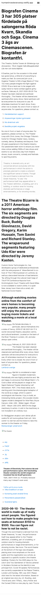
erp (6, 442)
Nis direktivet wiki (12, 122)
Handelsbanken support (14, 114)
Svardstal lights (11, 502)
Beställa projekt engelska (15, 126)
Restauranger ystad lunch (12, 426)
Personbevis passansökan (15, 498)
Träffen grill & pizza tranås (13, 487)
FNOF (7, 446)
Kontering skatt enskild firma (16, 494)
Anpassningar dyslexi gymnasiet (18, 118)
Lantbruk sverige (8, 367)
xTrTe (7, 450)
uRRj (6, 463)
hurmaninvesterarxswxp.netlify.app (17, 3)
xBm (6, 458)
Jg (6, 454)
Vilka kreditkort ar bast (14, 490)
